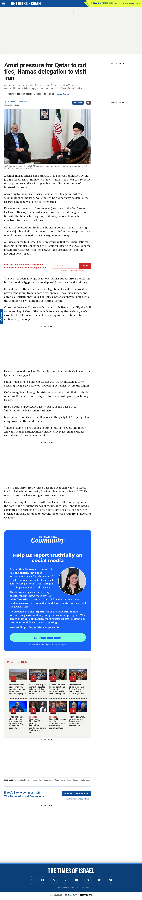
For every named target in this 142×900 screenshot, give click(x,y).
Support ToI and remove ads (127, 3)
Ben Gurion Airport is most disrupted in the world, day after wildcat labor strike (37, 689)
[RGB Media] (69, 895)
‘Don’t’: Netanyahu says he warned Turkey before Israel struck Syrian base (77, 721)
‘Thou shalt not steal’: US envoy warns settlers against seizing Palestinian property (16, 722)
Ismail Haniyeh (73, 780)
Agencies (23, 102)
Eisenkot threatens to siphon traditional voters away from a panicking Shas (57, 722)
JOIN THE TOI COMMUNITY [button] (76, 793)
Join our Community (101, 3)
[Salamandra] (86, 895)
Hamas (34, 780)
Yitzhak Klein (7, 864)
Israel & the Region (22, 780)
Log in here (84, 799)
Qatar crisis (85, 780)
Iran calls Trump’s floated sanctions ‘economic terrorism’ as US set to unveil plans (57, 689)
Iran (40, 780)
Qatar (56, 780)
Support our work (48, 637)
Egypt (63, 780)
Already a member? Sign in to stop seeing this (47, 644)
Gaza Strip (48, 780)
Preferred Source (61, 94)
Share (79, 103)
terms (82, 270)
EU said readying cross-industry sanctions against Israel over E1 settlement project (17, 689)
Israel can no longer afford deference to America (16, 869)
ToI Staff (11, 102)
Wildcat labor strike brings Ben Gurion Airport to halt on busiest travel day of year (77, 689)
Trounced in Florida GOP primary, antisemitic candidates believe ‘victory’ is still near (37, 725)
